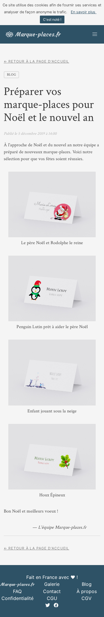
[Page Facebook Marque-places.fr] (56, 606)
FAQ (17, 591)
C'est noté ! (52, 19)
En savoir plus (83, 12)
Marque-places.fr (17, 584)
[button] (95, 34)
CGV (86, 598)
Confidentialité (17, 598)
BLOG (11, 74)
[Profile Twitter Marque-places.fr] (48, 606)
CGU (52, 598)
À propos (87, 591)
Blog (87, 584)
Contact (52, 591)
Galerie (52, 584)
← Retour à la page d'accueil (36, 61)
